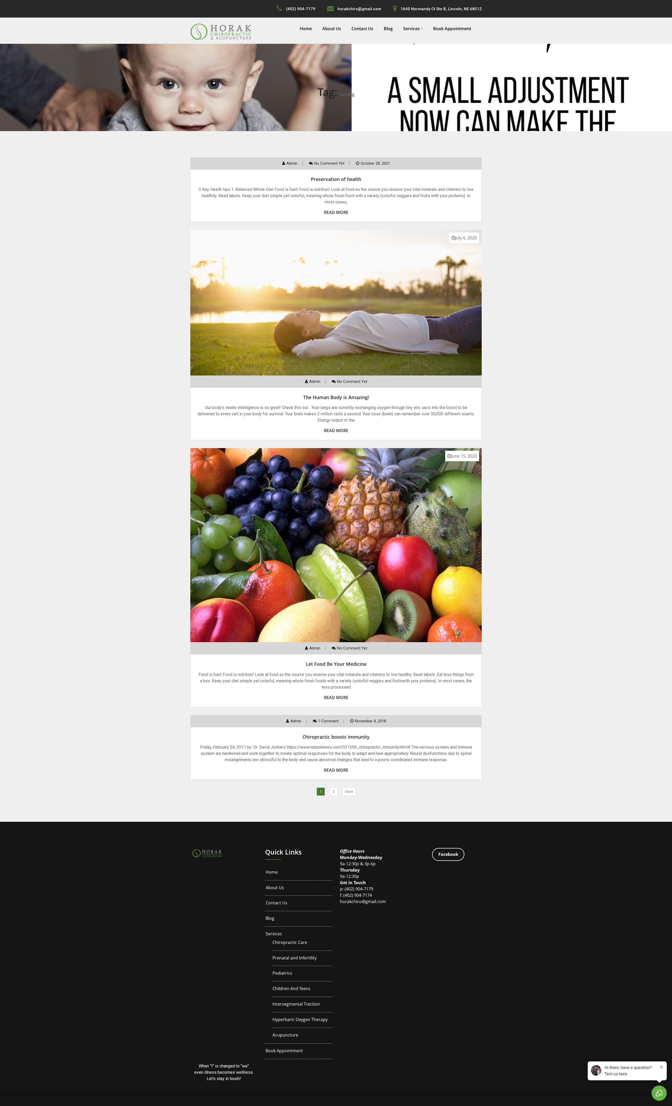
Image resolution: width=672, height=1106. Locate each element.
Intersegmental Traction (296, 1004)
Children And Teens (291, 988)
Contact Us (362, 28)
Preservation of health (336, 179)
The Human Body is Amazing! (336, 397)
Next (349, 791)
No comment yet (329, 163)
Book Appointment (452, 28)
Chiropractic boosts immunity (336, 737)
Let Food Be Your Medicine (336, 664)
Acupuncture (285, 1035)
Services (411, 28)
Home (306, 28)
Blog (388, 28)
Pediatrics (282, 973)
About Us (331, 28)
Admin (291, 163)
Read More (336, 212)
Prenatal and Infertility (294, 958)
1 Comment (328, 721)
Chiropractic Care (289, 942)
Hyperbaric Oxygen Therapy (300, 1019)
